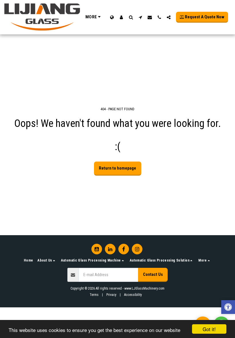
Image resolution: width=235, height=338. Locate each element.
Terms (94, 295)
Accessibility (133, 295)
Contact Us (153, 274)
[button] (130, 17)
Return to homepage (117, 168)
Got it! (209, 329)
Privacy (111, 295)
